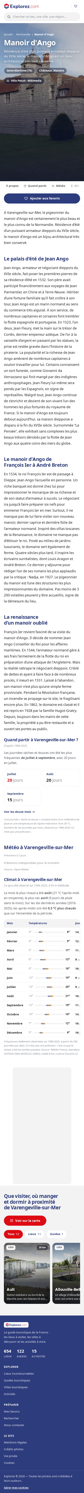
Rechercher (11, 1418)
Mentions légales (15, 1442)
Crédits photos (13, 1449)
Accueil (8, 34)
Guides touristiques (17, 1380)
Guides (56, 1234)
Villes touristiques (16, 1387)
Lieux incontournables (19, 1373)
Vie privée (10, 1456)
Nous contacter (14, 1425)
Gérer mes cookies (16, 1488)
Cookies (9, 1463)
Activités (9, 1394)
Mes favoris (12, 1411)
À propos (12, 186)
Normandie (23, 34)
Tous (13, 1234)
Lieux (34, 1234)
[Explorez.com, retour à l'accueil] (21, 6)
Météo (60, 186)
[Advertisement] (42, 132)
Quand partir (37, 186)
